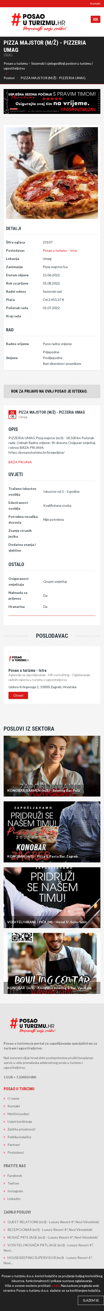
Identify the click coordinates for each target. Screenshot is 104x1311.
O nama (13, 1098)
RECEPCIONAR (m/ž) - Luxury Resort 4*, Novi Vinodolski (49, 1230)
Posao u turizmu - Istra (60, 250)
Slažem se (91, 1300)
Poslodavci (15, 1152)
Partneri (13, 1145)
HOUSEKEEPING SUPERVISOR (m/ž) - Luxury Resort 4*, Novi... (48, 1260)
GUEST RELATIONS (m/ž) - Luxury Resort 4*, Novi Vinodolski (53, 1222)
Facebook (14, 1175)
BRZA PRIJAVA (20, 462)
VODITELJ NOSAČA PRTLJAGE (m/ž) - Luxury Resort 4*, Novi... (48, 1247)
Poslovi (9, 78)
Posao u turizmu (19, 1089)
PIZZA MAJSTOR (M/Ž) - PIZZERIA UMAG (53, 78)
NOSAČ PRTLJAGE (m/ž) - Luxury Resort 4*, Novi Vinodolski (52, 1237)
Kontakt (95, 3)
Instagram (15, 1191)
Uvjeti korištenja (19, 1121)
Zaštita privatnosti (21, 1129)
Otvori (18, 695)
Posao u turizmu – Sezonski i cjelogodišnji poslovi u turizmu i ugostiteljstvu (48, 65)
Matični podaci (18, 1114)
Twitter (13, 1183)
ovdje (55, 1285)
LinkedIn (14, 1199)
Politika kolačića (19, 1137)
